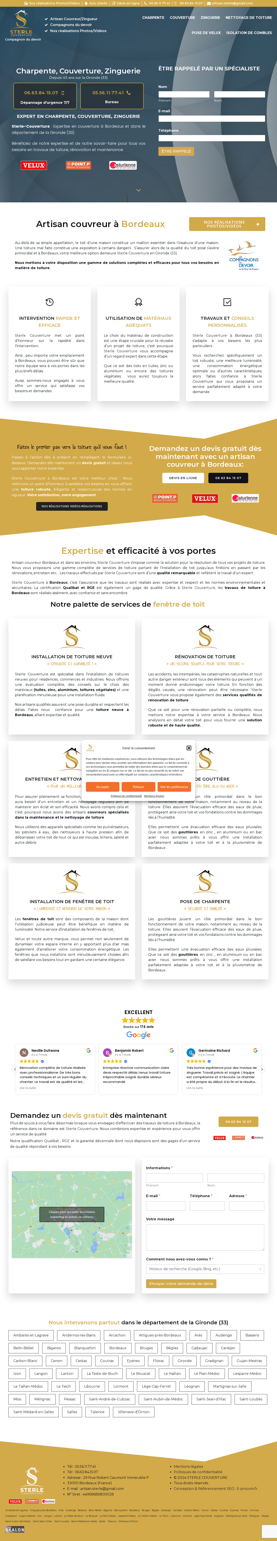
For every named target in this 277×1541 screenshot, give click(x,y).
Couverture (182, 18)
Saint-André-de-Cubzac (109, 1399)
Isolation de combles (249, 33)
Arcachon (117, 1335)
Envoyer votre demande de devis (181, 1283)
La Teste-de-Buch (102, 1374)
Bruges (146, 1348)
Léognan (192, 1386)
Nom (218, 100)
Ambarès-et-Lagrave (31, 1335)
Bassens (252, 1335)
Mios (17, 1399)
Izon (17, 1374)
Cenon (56, 1361)
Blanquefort (85, 1348)
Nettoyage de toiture (249, 18)
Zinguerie (210, 18)
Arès (198, 1335)
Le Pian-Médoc (207, 1374)
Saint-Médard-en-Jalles (33, 1412)
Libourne (92, 1386)
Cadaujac (200, 1348)
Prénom (164, 100)
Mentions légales (154, 796)
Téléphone (169, 130)
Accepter (102, 787)
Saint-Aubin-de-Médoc (163, 1399)
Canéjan (228, 1348)
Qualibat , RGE (57, 1141)
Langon (41, 1374)
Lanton (67, 1374)
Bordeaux (118, 1348)
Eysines (133, 1361)
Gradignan (214, 1361)
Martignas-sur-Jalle (229, 1386)
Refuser (138, 787)
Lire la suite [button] (28, 1088)
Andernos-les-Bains (78, 1335)
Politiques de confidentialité (198, 1472)
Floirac (158, 1361)
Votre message (160, 1219)
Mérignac (42, 1399)
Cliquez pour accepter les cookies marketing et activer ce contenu (72, 1214)
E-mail (165, 111)
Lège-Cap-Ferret (156, 1386)
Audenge (224, 1335)
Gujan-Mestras (249, 1361)
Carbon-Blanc (25, 1361)
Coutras (107, 1361)
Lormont (121, 1386)
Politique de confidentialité (126, 796)
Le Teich (63, 1386)
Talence (97, 1412)
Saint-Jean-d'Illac (211, 1399)
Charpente (153, 18)
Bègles (172, 1348)
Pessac (70, 1399)
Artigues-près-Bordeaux (160, 1335)
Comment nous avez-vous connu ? (180, 1259)
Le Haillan (172, 1374)
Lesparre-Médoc (247, 1374)
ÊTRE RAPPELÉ (176, 151)
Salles (72, 1412)
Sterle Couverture (133, 253)
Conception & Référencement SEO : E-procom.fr (216, 1489)
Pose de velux (206, 33)
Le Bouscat (140, 1374)
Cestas (81, 1361)
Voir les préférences (174, 787)
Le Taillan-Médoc (28, 1386)
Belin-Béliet (23, 1348)
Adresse (238, 1196)
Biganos (54, 1348)
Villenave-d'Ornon (134, 1412)
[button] (189, 748)
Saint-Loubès (251, 1399)
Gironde (185, 1361)
